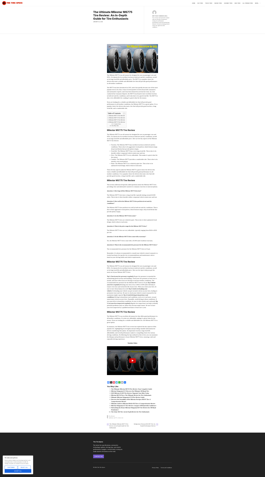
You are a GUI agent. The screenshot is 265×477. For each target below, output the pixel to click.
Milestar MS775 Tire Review (117, 115)
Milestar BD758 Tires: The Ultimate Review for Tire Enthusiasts (131, 395)
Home (193, 3)
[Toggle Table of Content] (123, 113)
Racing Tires (218, 3)
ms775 (115, 418)
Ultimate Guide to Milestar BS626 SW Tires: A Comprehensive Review (133, 404)
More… (257, 3)
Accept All (18, 471)
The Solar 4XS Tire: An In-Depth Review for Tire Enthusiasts (130, 412)
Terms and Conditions (166, 467)
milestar (111, 418)
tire (122, 418)
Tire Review (112, 416)
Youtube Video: (117, 124)
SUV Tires (200, 3)
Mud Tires (237, 3)
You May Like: (115, 125)
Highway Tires (228, 3)
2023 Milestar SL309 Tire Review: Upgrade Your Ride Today (130, 393)
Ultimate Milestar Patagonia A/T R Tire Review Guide (128, 397)
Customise (11, 467)
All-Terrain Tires (248, 3)
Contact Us (99, 456)
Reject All (24, 467)
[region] (18, 465)
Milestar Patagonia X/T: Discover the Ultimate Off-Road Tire (130, 391)
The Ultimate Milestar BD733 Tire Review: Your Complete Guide (131, 389)
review (119, 418)
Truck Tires (208, 3)
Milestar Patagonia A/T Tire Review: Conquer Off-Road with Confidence (133, 406)
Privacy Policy (155, 467)
